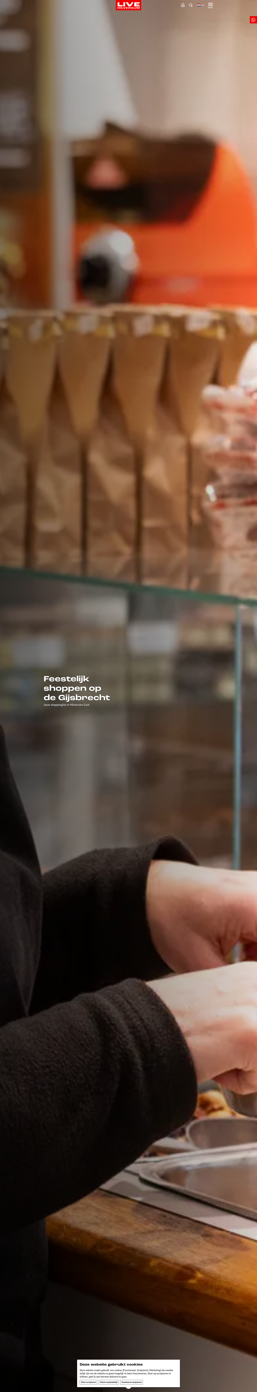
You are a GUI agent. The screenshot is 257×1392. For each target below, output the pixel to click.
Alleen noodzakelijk (109, 1382)
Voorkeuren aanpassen (131, 1382)
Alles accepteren (88, 1382)
